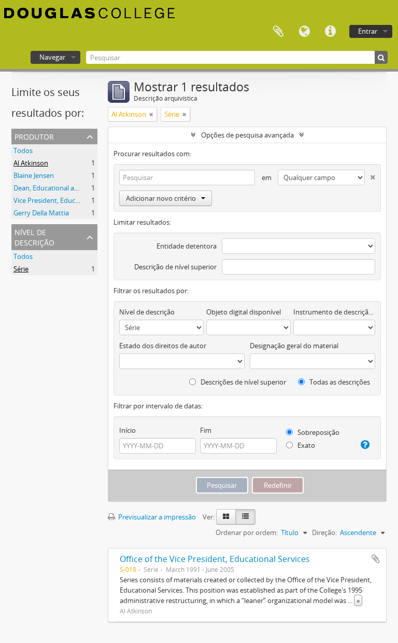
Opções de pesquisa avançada (247, 135)
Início (127, 430)
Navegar (52, 57)
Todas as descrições (339, 382)
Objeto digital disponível (243, 312)
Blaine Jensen (33, 175)
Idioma (304, 32)
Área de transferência (278, 32)
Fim (205, 430)
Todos (23, 150)
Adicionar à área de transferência (376, 559)
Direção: (324, 532)
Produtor (34, 136)
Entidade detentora (187, 246)
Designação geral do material (294, 345)
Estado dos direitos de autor (162, 345)
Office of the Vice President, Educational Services (215, 559)
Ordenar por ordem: (247, 532)
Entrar (367, 31)
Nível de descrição (34, 236)
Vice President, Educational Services (68, 200)
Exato (305, 445)
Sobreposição (317, 432)
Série (21, 268)
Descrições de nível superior (242, 382)
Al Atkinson (30, 163)
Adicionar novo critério (161, 198)
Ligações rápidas (330, 32)
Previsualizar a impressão (156, 517)
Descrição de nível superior (175, 266)
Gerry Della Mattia (41, 212)
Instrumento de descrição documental (334, 312)
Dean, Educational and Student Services (74, 188)
